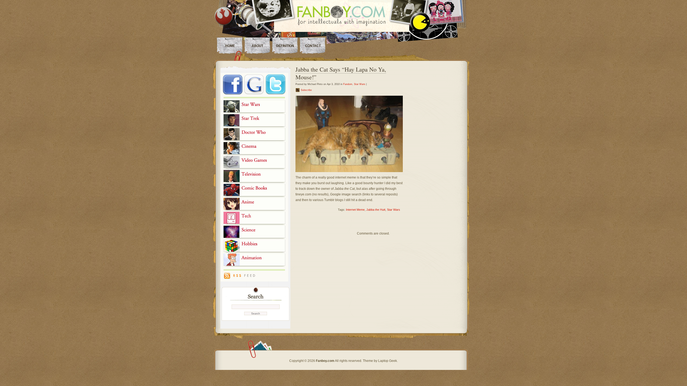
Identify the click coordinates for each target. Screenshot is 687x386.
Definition (285, 46)
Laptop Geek (387, 361)
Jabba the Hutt (375, 209)
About (257, 46)
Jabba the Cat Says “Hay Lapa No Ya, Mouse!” (340, 73)
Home (230, 46)
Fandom (347, 84)
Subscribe (306, 90)
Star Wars (359, 84)
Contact (313, 46)
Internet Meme (355, 209)
